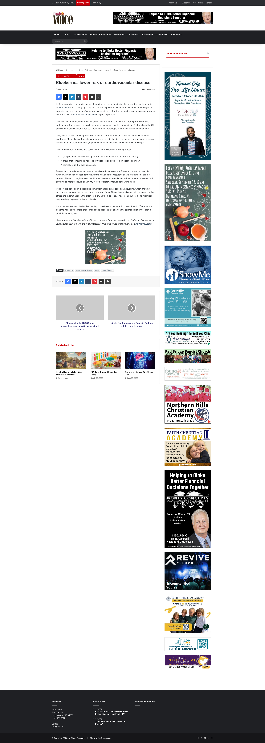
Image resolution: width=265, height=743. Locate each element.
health (97, 270)
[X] (65, 97)
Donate (209, 3)
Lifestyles (69, 70)
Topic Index (175, 34)
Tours (66, 34)
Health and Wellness (83, 70)
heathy (110, 270)
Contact (55, 724)
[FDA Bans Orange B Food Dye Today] (106, 360)
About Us (173, 3)
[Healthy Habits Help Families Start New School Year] (71, 360)
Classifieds (147, 34)
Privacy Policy (57, 727)
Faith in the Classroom (101, 3)
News (81, 76)
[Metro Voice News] (62, 18)
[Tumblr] (78, 97)
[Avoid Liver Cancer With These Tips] (140, 360)
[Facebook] (59, 97)
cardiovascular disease (84, 114)
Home (56, 34)
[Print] (98, 97)
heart (104, 270)
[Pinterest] (85, 97)
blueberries (64, 107)
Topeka (161, 34)
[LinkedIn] (72, 97)
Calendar (133, 34)
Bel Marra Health (143, 224)
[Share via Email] (92, 97)
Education (119, 34)
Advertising (198, 3)
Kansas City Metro (99, 34)
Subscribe (186, 3)
